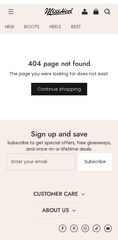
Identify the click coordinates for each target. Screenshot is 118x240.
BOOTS (31, 27)
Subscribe (95, 161)
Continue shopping (59, 89)
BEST (76, 27)
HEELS (55, 27)
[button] (10, 11)
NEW (9, 27)
